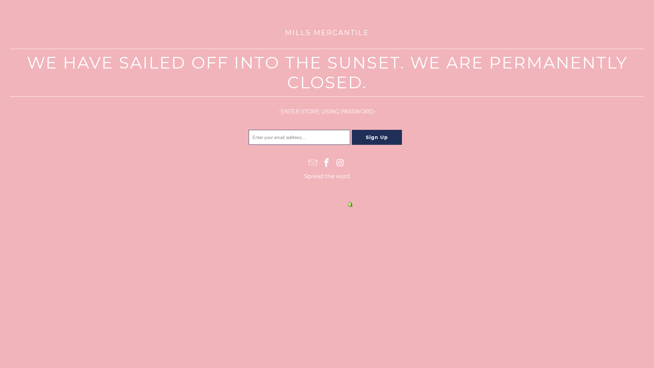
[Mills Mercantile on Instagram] (340, 163)
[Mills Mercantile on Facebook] (326, 163)
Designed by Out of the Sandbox (353, 195)
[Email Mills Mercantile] (313, 163)
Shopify (363, 204)
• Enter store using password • (327, 111)
